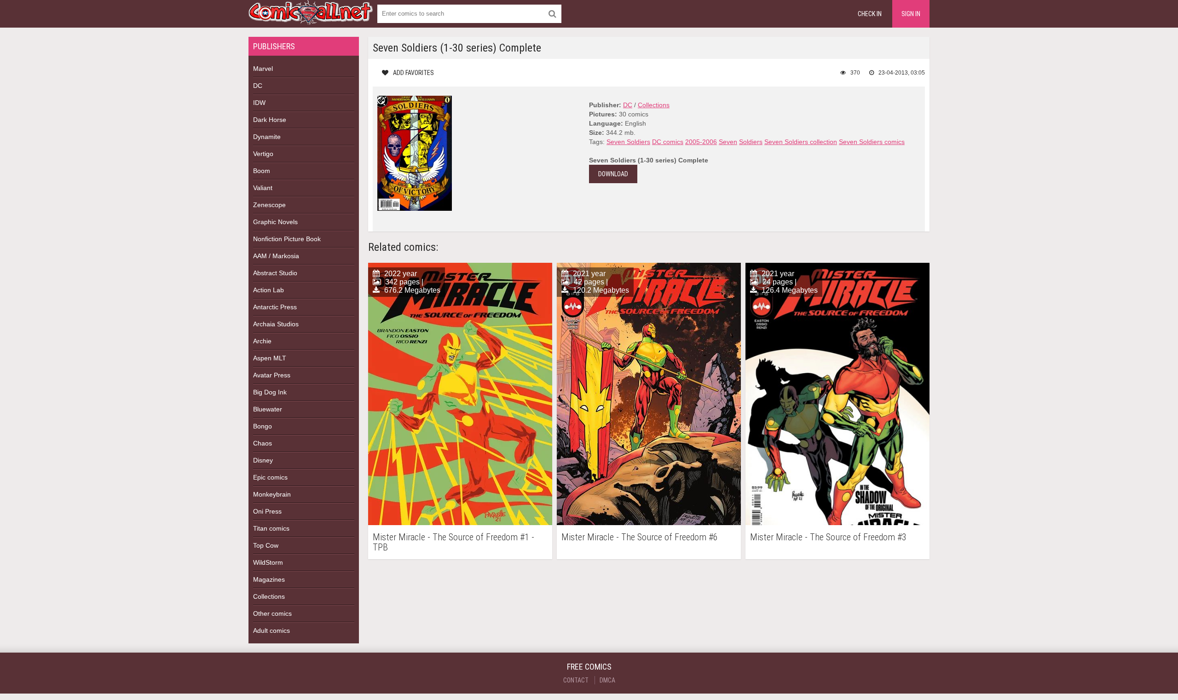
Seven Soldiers (628, 141)
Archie (262, 341)
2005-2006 (701, 141)
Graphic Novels (275, 222)
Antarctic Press (275, 307)
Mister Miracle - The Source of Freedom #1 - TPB (453, 542)
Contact (576, 680)
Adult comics (271, 630)
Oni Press (267, 511)
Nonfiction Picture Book (287, 239)
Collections (269, 596)
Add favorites (413, 72)
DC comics (667, 141)
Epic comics (270, 477)
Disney (263, 460)
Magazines (269, 579)
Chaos (262, 443)
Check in (870, 13)
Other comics (272, 613)
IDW (259, 102)
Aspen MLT (269, 358)
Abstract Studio (275, 273)
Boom (261, 170)
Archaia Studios (276, 324)
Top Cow (265, 545)
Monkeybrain (272, 494)
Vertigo (263, 153)
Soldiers (750, 141)
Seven (728, 141)
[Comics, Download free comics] (310, 18)
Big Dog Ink (270, 392)
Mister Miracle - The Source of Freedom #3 (828, 537)
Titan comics (271, 528)
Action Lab (268, 290)
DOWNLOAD (613, 174)
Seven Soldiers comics (872, 141)
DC (257, 85)
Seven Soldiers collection (800, 141)
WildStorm (268, 562)
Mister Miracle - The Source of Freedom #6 (639, 537)
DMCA (607, 680)
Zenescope (269, 204)
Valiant (262, 187)
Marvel (263, 68)
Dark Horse (269, 119)
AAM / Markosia (276, 256)
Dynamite (267, 136)
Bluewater (267, 409)
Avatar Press (271, 375)
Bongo (262, 426)
